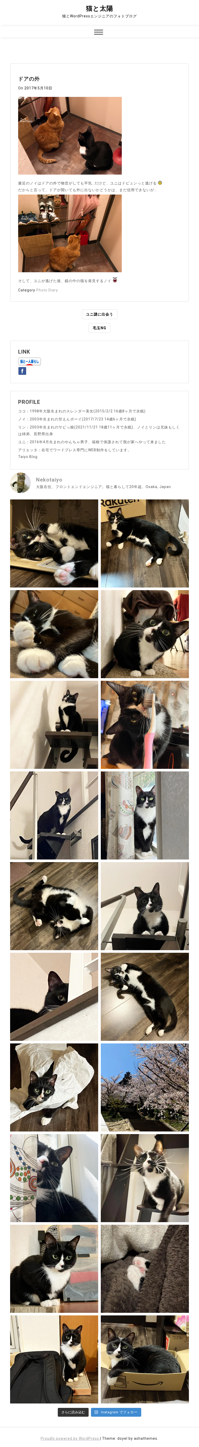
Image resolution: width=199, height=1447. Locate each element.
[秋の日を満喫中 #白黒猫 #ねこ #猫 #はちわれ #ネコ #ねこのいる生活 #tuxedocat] (145, 815)
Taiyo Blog (28, 457)
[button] (98, 32)
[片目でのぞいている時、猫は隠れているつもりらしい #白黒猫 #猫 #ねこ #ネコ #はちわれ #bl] (54, 997)
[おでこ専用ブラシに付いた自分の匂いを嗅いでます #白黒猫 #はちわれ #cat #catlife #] (145, 725)
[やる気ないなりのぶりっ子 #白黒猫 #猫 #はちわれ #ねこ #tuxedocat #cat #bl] (54, 543)
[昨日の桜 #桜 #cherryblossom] (145, 1087)
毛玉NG (99, 328)
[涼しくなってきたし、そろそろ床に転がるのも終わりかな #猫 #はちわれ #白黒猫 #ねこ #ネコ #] (54, 906)
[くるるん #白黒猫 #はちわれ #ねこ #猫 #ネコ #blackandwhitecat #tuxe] (54, 725)
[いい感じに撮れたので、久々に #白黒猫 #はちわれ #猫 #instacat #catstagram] (54, 1178)
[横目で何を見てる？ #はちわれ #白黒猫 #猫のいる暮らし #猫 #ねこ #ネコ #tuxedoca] (54, 1269)
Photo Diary (47, 290)
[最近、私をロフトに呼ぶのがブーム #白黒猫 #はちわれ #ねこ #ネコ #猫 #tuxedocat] (145, 906)
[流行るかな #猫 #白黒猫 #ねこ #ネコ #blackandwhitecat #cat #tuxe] (54, 1087)
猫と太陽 (99, 8)
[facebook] (22, 370)
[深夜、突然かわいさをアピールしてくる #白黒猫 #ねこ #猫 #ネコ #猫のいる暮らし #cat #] (145, 997)
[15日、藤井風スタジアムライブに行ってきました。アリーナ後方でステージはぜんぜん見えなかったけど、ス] (54, 1359)
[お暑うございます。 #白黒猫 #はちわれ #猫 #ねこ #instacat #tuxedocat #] (145, 543)
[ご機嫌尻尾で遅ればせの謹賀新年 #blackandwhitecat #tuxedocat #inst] (54, 815)
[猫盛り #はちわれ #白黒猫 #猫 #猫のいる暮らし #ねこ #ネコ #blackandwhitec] (145, 1359)
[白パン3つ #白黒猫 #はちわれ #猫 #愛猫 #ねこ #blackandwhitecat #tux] (54, 634)
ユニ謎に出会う (99, 314)
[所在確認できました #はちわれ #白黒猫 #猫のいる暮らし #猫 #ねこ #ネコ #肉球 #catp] (145, 1269)
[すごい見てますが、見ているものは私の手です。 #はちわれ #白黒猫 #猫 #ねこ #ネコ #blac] (145, 634)
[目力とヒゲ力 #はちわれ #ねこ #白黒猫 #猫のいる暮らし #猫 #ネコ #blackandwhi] (145, 1178)
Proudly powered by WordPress (70, 1438)
